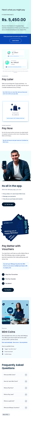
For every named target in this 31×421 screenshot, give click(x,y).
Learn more (15, 40)
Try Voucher (7, 290)
